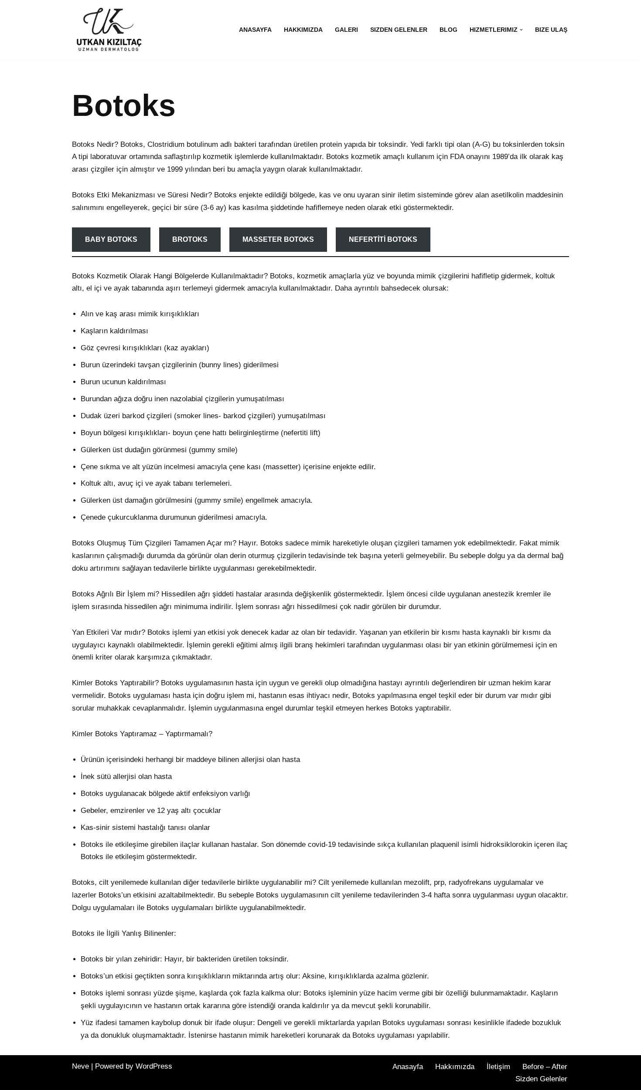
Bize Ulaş (551, 30)
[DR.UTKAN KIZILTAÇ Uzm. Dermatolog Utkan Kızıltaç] (107, 30)
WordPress (154, 1066)
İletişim (498, 1067)
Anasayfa (255, 30)
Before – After (544, 1067)
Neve (80, 1066)
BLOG (448, 30)
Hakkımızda (303, 30)
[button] (521, 29)
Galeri (346, 30)
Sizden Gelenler (398, 30)
